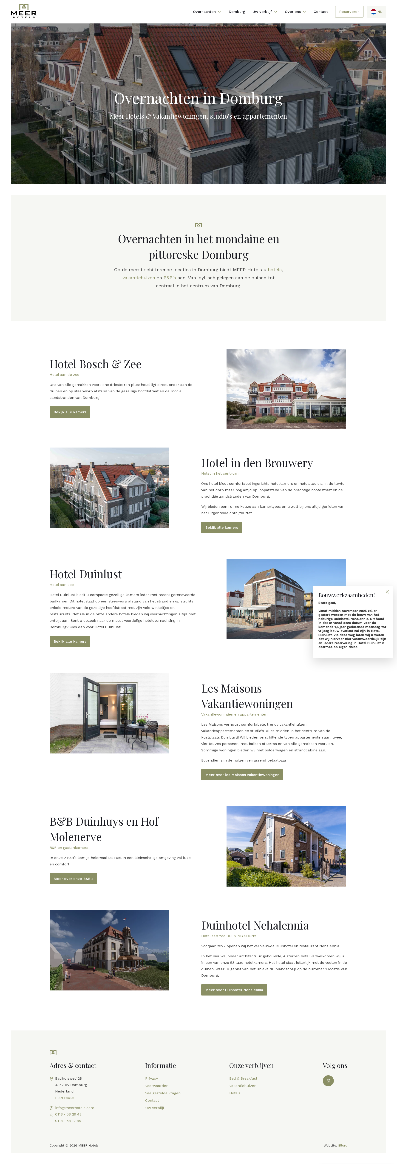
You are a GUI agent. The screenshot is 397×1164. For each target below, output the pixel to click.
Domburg (237, 11)
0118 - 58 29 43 (68, 1114)
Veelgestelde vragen (163, 1093)
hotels (275, 269)
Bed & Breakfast (243, 1078)
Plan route (64, 1098)
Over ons (293, 11)
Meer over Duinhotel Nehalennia (234, 990)
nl (379, 11)
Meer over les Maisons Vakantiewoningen (242, 775)
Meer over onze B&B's (73, 878)
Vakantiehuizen (242, 1086)
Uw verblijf (262, 11)
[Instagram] (328, 1080)
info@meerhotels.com (74, 1108)
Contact (321, 11)
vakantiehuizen (138, 277)
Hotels (235, 1093)
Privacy (151, 1078)
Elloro (342, 1145)
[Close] (387, 591)
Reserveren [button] (349, 11)
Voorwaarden (156, 1086)
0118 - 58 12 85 (68, 1120)
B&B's (170, 277)
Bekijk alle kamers (70, 412)
